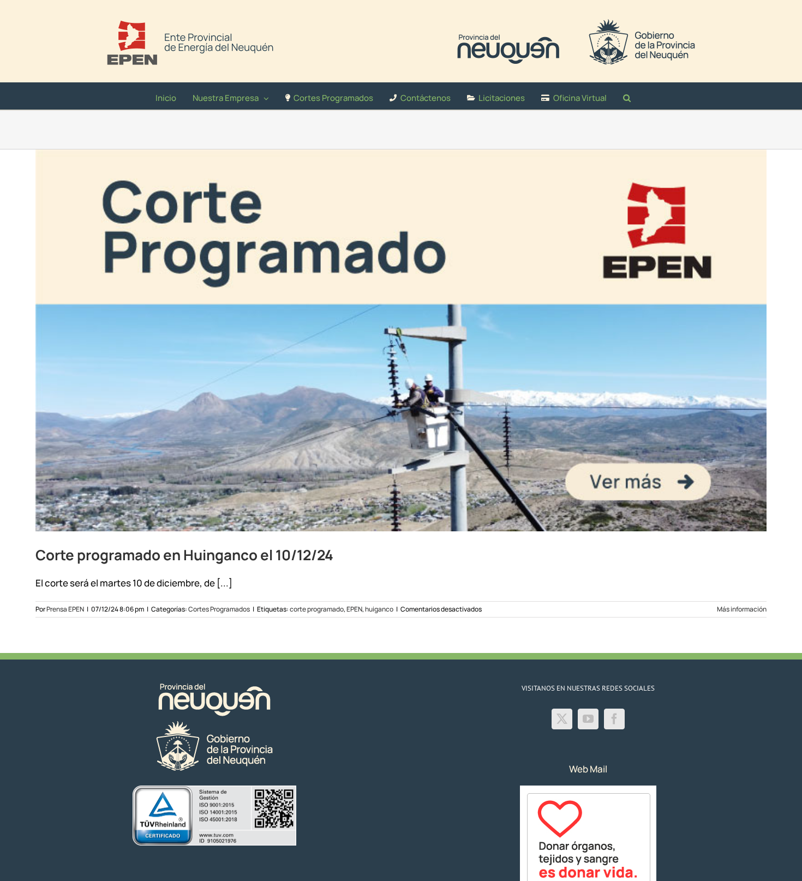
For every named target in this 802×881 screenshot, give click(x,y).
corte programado (317, 609)
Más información (742, 609)
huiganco (379, 609)
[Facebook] (614, 719)
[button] (627, 96)
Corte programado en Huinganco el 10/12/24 (184, 555)
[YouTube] (588, 719)
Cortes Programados (219, 609)
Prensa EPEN (65, 609)
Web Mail (588, 769)
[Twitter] (562, 719)
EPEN (354, 609)
